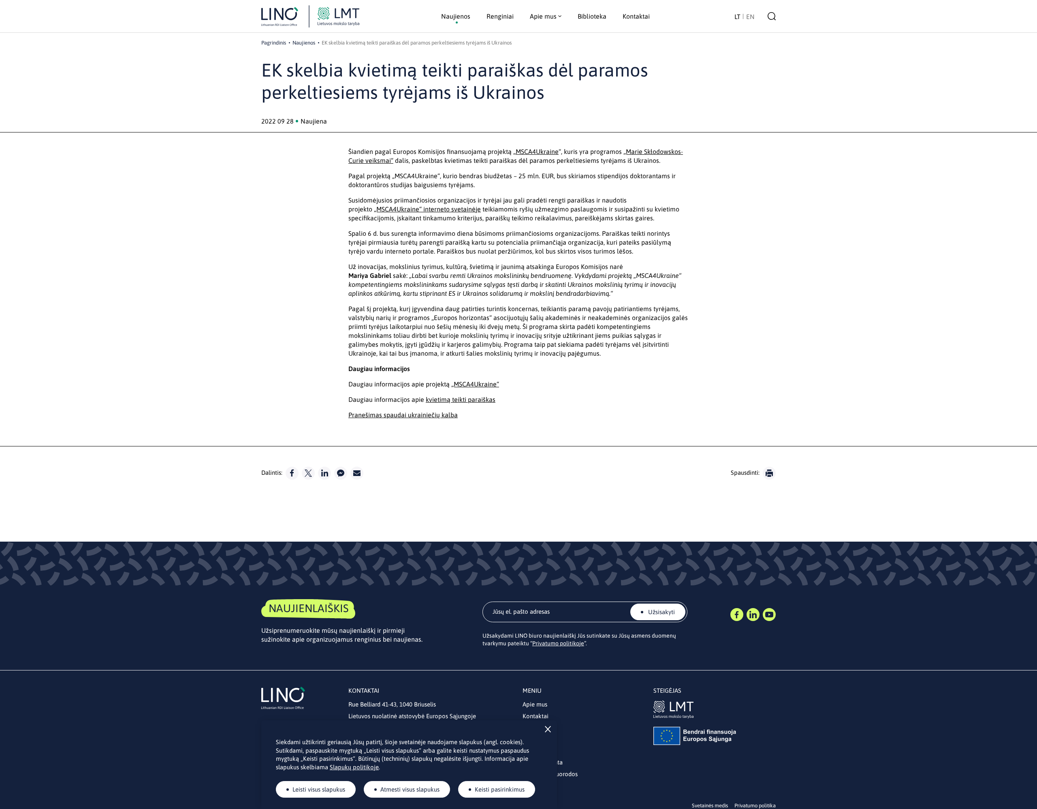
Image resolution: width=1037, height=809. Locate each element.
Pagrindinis (273, 43)
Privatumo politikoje (558, 643)
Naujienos (303, 43)
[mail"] (356, 473)
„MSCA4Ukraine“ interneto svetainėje (427, 209)
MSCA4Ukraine (537, 151)
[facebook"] (292, 473)
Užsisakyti (661, 611)
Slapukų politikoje (354, 767)
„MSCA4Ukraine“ (475, 384)
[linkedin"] (324, 473)
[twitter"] (308, 473)
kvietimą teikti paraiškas (460, 399)
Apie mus (535, 704)
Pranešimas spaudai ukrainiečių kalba (403, 414)
